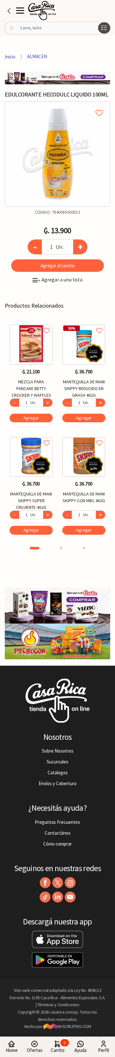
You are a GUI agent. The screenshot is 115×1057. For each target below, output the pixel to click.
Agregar (31, 418)
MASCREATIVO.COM (74, 1026)
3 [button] (84, 548)
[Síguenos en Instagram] (70, 882)
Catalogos (58, 773)
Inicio (10, 56)
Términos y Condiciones (58, 1004)
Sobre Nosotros (57, 751)
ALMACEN (37, 56)
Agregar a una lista (60, 279)
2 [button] (61, 548)
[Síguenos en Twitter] (57, 882)
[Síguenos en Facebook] (45, 882)
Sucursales (57, 762)
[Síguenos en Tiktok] (45, 897)
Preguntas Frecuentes (57, 822)
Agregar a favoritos (31, 323)
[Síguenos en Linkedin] (57, 897)
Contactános (58, 833)
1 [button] (34, 548)
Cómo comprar (57, 844)
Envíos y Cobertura (57, 783)
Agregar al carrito (57, 266)
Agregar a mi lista (57, 106)
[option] (57, 154)
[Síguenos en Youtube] (70, 897)
